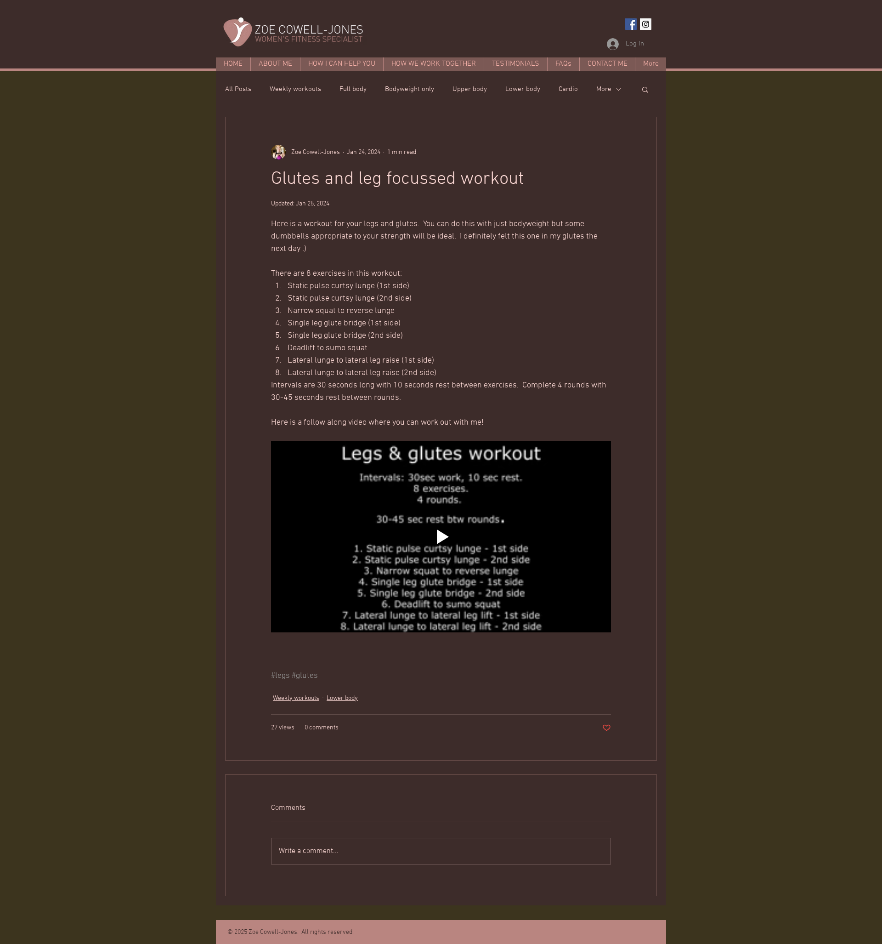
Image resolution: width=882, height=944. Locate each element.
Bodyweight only (409, 89)
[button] (645, 89)
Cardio (568, 89)
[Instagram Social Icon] (645, 24)
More (603, 89)
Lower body (522, 89)
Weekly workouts (295, 89)
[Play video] (441, 536)
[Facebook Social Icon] (631, 24)
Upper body (469, 89)
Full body (353, 89)
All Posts (238, 89)
